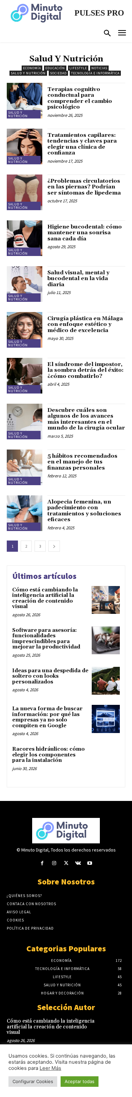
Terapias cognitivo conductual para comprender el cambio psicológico (79, 98)
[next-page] (54, 546)
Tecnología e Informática (95, 73)
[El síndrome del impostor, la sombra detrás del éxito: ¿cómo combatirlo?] (24, 376)
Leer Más (50, 1068)
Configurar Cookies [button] (33, 1081)
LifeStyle (78, 68)
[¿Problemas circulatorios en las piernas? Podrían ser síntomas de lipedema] (24, 192)
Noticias (99, 68)
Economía (32, 68)
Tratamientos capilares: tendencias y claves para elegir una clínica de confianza (82, 144)
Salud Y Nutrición (28, 73)
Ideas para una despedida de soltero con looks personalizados (50, 676)
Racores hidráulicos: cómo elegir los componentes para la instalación (48, 755)
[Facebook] (42, 863)
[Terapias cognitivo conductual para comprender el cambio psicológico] (24, 100)
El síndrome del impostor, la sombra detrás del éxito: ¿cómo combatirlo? (85, 370)
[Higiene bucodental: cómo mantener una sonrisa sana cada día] (24, 238)
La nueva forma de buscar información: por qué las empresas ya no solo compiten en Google (47, 717)
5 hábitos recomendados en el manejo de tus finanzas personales (82, 462)
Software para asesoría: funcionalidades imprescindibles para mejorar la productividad (47, 639)
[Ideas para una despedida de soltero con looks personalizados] (106, 681)
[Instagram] (54, 863)
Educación (55, 68)
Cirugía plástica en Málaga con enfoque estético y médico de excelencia (85, 324)
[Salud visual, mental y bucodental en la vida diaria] (24, 284)
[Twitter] (66, 863)
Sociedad (58, 73)
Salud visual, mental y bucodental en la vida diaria (78, 278)
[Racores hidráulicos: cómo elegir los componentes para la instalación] (106, 759)
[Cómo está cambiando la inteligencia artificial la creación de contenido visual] (106, 600)
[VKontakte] (78, 863)
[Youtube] (90, 863)
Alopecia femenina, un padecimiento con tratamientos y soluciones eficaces (84, 510)
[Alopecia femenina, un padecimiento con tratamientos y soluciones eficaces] (24, 513)
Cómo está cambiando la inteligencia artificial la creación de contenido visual (45, 598)
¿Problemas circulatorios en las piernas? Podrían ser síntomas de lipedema (84, 187)
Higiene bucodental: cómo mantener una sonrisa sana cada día (84, 232)
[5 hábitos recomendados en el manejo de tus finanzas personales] (24, 467)
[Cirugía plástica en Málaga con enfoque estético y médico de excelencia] (24, 330)
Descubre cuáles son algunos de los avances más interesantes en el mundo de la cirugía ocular (86, 419)
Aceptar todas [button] (79, 1081)
